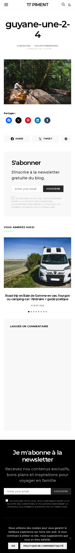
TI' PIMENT (37, 4)
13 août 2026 (37, 305)
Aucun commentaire (46, 46)
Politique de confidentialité (43, 546)
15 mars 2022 (24, 46)
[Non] (70, 538)
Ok (13, 546)
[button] (69, 4)
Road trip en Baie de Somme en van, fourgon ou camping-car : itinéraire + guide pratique (37, 297)
